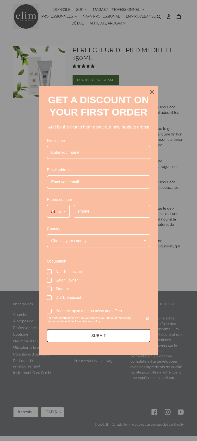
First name (56, 141)
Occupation (56, 261)
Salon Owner (66, 280)
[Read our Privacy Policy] (147, 318)
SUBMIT (98, 336)
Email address (59, 170)
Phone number (59, 199)
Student (62, 289)
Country (53, 229)
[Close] (152, 92)
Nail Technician (68, 272)
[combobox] (58, 211)
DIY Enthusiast (68, 297)
